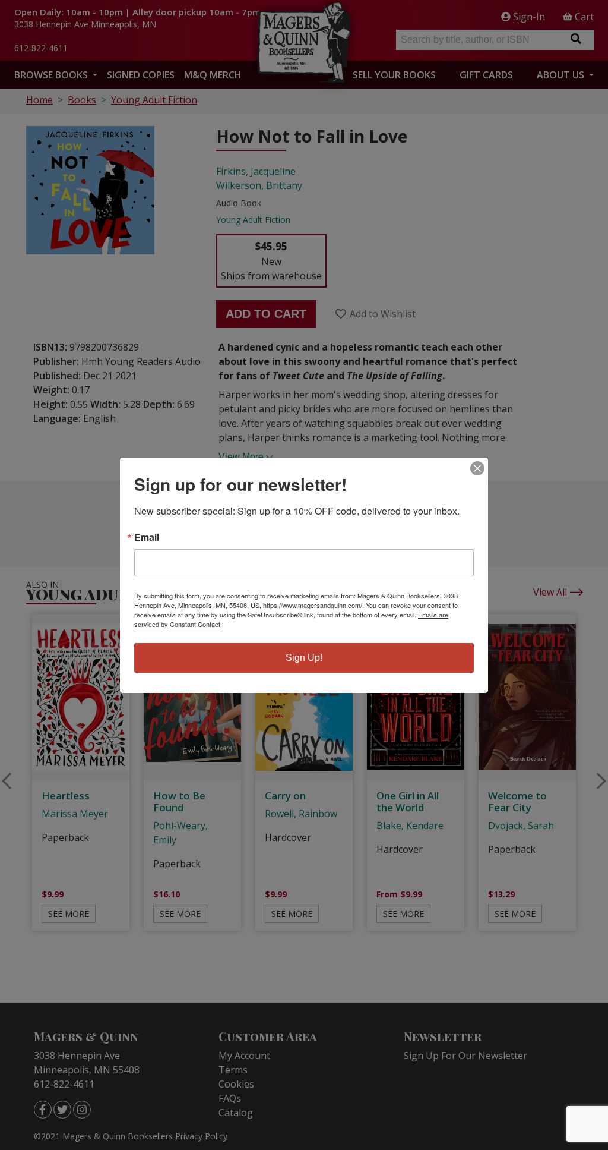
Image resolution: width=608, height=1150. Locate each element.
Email (146, 537)
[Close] (477, 468)
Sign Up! (304, 658)
